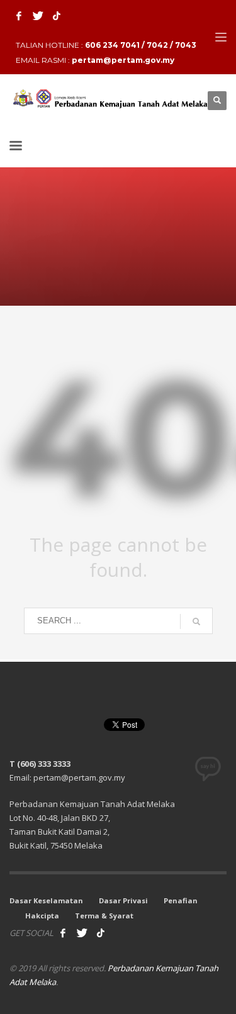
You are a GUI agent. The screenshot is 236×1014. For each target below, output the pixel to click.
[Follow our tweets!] (81, 932)
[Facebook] (18, 15)
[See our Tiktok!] (100, 932)
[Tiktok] (56, 15)
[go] (196, 621)
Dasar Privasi (123, 900)
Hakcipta (42, 915)
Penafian (181, 900)
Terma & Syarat (104, 915)
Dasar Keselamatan (46, 900)
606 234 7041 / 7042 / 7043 (140, 45)
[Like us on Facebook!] (62, 932)
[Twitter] (37, 15)
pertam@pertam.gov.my (123, 60)
